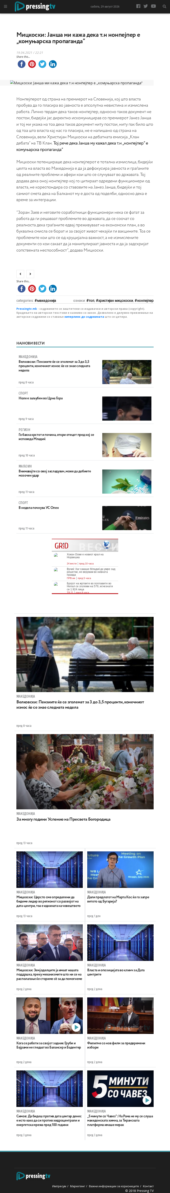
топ (91, 300)
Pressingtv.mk (26, 309)
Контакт (148, 1186)
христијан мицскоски (115, 300)
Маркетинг (77, 1186)
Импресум (59, 1186)
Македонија (46, 300)
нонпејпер (145, 300)
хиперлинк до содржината (84, 317)
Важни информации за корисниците (114, 1186)
